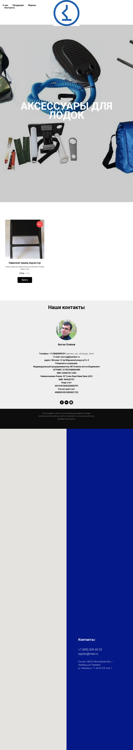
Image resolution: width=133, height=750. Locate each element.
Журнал (32, 5)
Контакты (10, 7)
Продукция (18, 5)
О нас (5, 5)
